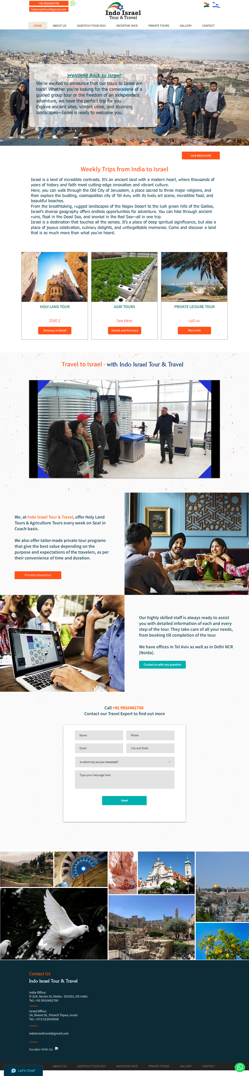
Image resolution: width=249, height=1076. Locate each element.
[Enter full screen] (214, 472)
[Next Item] (242, 905)
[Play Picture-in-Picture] (207, 472)
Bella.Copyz (148, 1074)
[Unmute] (40, 472)
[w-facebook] (57, 1049)
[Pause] (34, 472)
